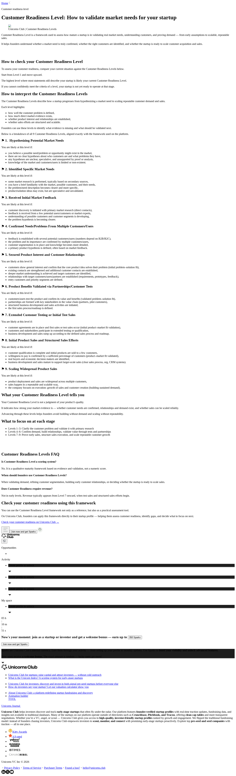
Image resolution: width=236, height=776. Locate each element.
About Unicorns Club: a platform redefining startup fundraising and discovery (50, 692)
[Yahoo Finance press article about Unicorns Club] (14, 741)
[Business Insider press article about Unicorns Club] (14, 746)
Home (4, 3)
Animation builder (18, 697)
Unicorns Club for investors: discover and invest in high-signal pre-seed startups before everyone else (63, 683)
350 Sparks (135, 637)
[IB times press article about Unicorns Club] (14, 751)
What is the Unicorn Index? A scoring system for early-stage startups (45, 677)
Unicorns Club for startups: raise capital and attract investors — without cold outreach (54, 674)
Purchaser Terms (53, 767)
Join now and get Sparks (23, 531)
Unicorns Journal (11, 705)
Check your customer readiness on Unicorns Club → (30, 522)
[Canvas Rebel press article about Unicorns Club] (18, 755)
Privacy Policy (12, 767)
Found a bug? (72, 767)
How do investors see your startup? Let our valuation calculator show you (48, 686)
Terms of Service (32, 767)
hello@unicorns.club (94, 767)
